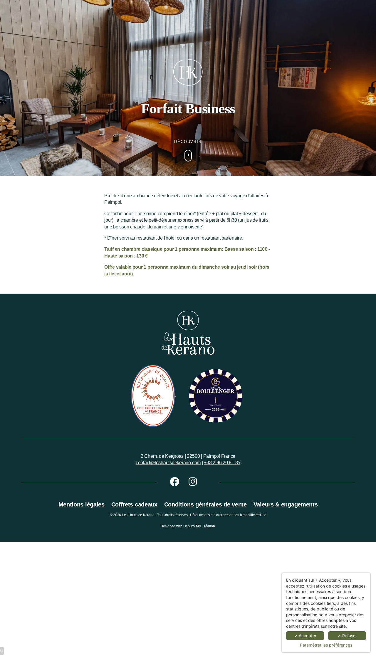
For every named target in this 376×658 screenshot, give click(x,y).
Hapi (187, 526)
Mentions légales (81, 504)
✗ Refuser (347, 635)
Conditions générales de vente (205, 504)
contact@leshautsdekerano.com (168, 462)
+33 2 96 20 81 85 (222, 462)
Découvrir (188, 141)
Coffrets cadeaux (134, 504)
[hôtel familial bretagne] (179, 482)
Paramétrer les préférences (326, 644)
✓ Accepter (305, 635)
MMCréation (205, 526)
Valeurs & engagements (286, 504)
